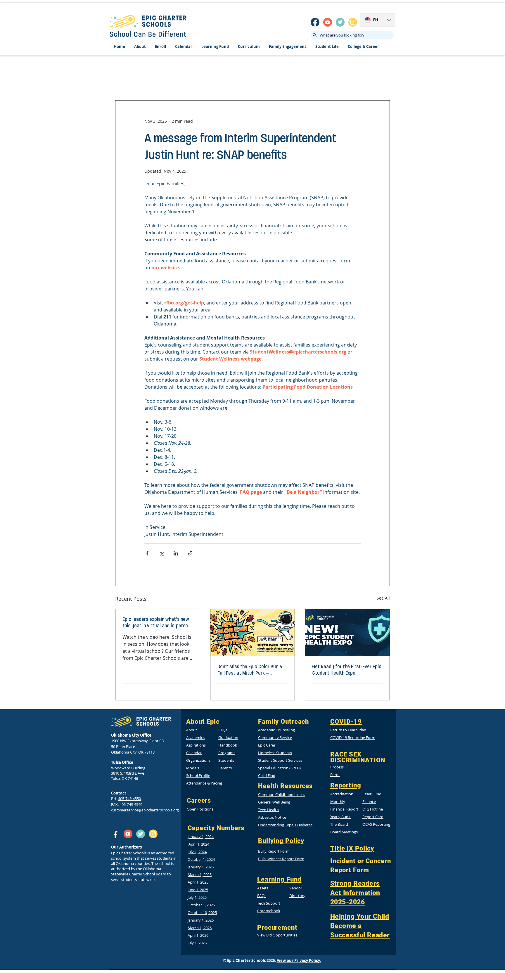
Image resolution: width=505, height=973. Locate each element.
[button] (372, 809)
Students (226, 760)
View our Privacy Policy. (299, 960)
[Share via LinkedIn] (176, 553)
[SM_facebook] (315, 22)
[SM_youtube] (327, 22)
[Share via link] (190, 553)
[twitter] (340, 22)
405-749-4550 (129, 798)
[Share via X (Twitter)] (161, 553)
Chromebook (268, 910)
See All (383, 598)
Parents (225, 768)
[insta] (352, 22)
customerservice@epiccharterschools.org (145, 810)
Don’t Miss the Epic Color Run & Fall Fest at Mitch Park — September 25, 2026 (249, 669)
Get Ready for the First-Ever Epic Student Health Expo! (346, 669)
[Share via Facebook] (147, 553)
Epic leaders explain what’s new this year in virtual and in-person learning (156, 622)
